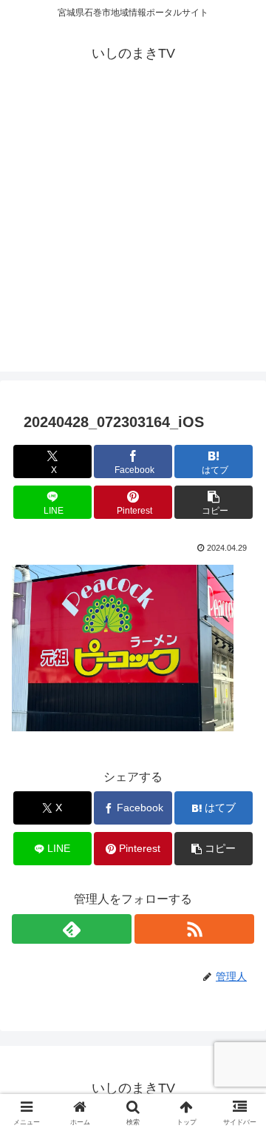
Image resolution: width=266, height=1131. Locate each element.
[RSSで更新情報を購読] (194, 929)
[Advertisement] (133, 238)
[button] (213, 502)
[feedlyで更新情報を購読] (72, 929)
